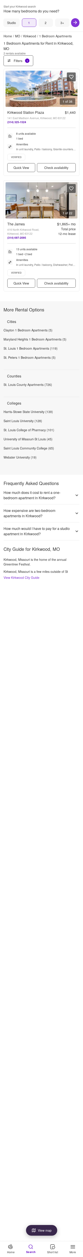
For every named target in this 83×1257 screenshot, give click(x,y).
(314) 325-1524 (16, 122)
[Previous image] (9, 89)
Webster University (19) (20, 457)
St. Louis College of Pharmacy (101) (29, 430)
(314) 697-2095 (16, 238)
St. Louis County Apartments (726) (28, 384)
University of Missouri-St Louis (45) (28, 439)
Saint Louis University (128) (23, 421)
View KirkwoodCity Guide (21, 577)
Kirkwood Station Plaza (25, 112)
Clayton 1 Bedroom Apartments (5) (28, 330)
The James (16, 224)
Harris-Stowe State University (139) (28, 411)
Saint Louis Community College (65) (29, 448)
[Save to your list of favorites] (71, 76)
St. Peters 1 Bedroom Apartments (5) (30, 357)
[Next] (75, 22)
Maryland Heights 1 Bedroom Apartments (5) (35, 339)
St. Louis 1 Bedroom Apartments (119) (31, 348)
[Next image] (73, 89)
